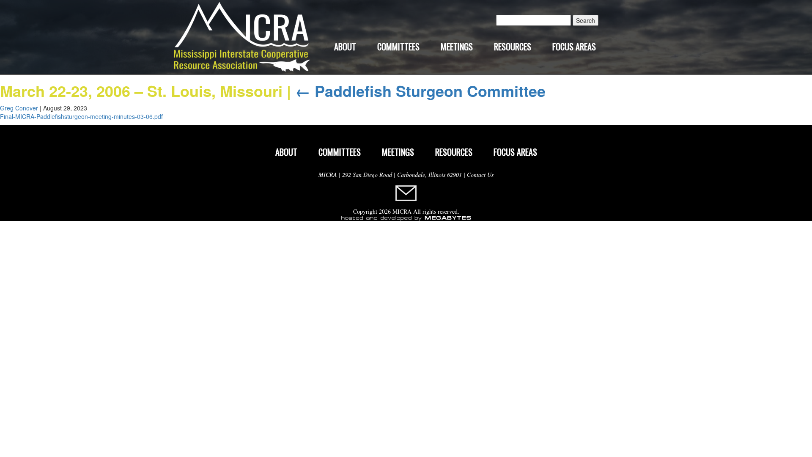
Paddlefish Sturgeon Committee (420, 91)
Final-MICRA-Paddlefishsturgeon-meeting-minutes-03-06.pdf (81, 116)
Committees (398, 46)
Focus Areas (574, 46)
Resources (512, 46)
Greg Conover (19, 108)
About (345, 46)
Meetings (457, 46)
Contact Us (480, 175)
